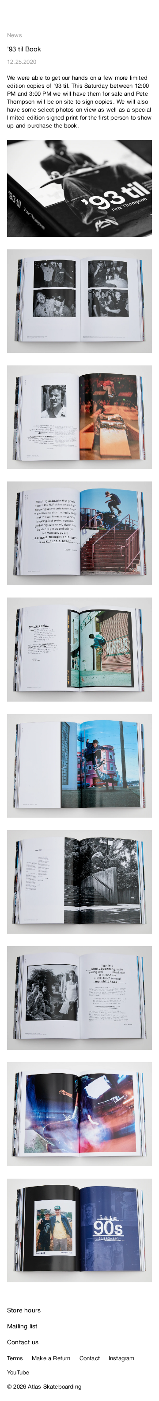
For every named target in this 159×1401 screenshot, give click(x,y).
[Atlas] (25, 16)
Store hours (24, 1310)
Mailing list (22, 1326)
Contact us (22, 1342)
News (14, 35)
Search (112, 18)
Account (130, 18)
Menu (148, 18)
